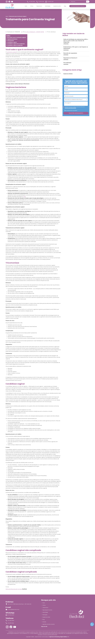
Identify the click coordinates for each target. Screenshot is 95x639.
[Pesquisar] (87, 2)
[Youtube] (12, 1)
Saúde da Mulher (68, 73)
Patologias (44, 614)
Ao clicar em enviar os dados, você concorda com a (75, 107)
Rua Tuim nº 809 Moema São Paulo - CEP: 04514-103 (19, 604)
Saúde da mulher (57, 6)
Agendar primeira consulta (78, 6)
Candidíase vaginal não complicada (16, 43)
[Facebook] (9, 1)
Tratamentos (39, 6)
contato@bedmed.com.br (13, 609)
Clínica (31, 6)
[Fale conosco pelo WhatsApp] (92, 624)
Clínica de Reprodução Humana (14, 589)
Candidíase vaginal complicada (15, 45)
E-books (44, 621)
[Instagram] (7, 1)
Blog (65, 6)
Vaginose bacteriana (12, 39)
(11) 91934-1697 (51, 1)
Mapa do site (44, 626)
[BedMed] (77, 613)
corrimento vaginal (11, 52)
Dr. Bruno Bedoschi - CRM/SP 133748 (34, 31)
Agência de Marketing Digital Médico (58, 636)
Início (26, 6)
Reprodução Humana (47, 610)
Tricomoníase (10, 40)
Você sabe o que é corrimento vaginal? (16, 37)
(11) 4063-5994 (32, 1)
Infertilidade (47, 6)
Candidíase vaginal (12, 42)
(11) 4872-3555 (41, 1)
